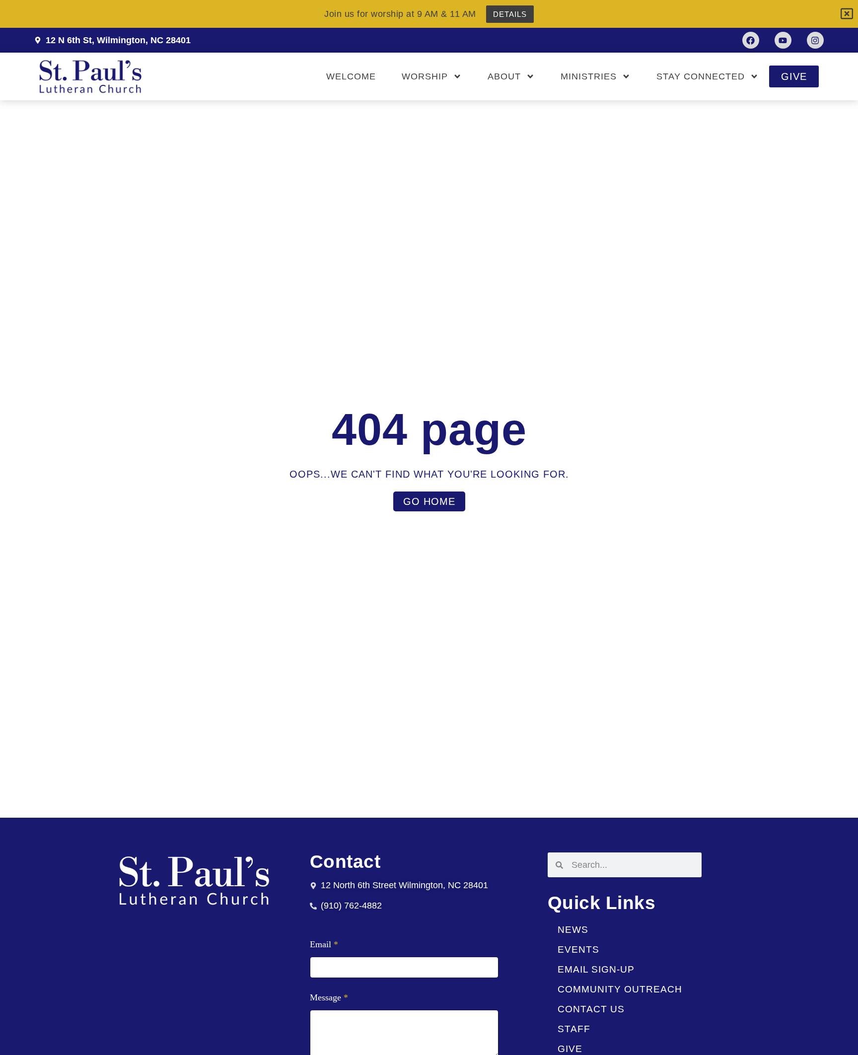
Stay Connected (700, 76)
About (504, 76)
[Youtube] (783, 40)
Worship (425, 76)
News (573, 929)
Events (578, 949)
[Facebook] (750, 40)
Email (324, 944)
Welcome (351, 76)
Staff (574, 1029)
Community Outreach (620, 989)
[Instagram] (815, 40)
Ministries (589, 76)
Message (329, 997)
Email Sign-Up (596, 969)
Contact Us (591, 1009)
